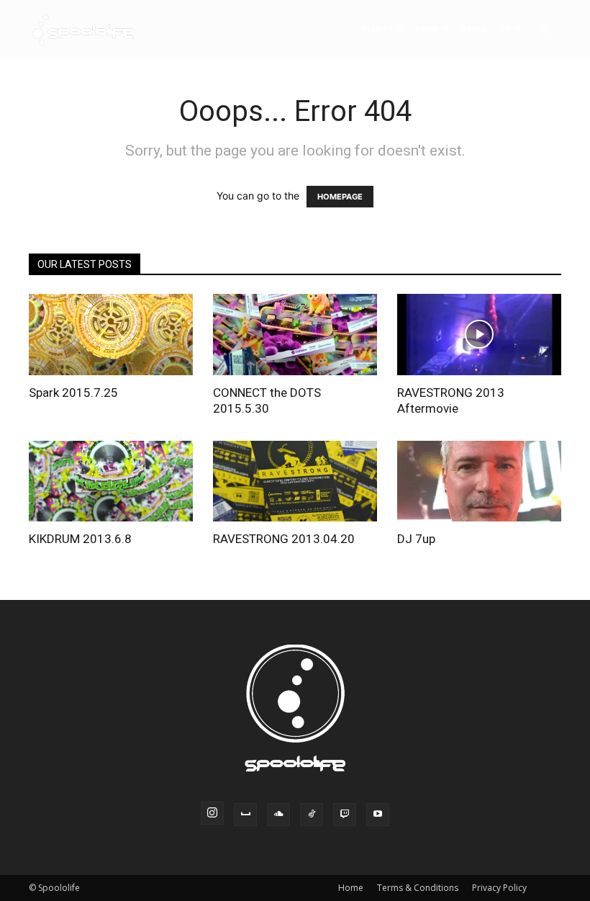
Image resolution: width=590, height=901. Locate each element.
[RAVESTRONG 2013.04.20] (295, 481)
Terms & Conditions (417, 888)
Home (350, 888)
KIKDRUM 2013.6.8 (80, 539)
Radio (473, 28)
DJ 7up (416, 539)
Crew (426, 28)
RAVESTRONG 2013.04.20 (284, 539)
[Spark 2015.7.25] (111, 334)
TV (505, 28)
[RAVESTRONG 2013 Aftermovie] (479, 334)
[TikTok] (311, 814)
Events (377, 28)
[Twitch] (344, 814)
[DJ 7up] (479, 481)
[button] (544, 29)
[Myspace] (245, 814)
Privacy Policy (499, 888)
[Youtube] (377, 814)
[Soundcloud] (278, 814)
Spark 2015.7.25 (73, 392)
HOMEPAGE (340, 197)
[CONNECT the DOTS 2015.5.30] (295, 334)
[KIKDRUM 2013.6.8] (111, 481)
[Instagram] (212, 813)
